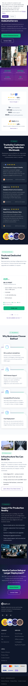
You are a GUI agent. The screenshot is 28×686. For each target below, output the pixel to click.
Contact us (4, 660)
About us (3, 633)
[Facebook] (2, 615)
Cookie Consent (5, 657)
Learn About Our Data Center (12, 489)
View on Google (13, 102)
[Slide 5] (17, 314)
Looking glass (18, 642)
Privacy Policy (4, 655)
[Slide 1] (10, 314)
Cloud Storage (18, 633)
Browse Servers (14, 587)
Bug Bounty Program (20, 644)
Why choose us (5, 636)
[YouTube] (10, 615)
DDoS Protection (19, 636)
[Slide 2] (12, 314)
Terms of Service (5, 652)
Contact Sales (7, 41)
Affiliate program (19, 639)
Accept (5, 16)
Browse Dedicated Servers (11, 35)
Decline (12, 16)
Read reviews (13, 128)
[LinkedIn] (6, 615)
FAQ (2, 639)
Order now (14, 308)
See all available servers (13, 318)
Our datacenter (5, 642)
